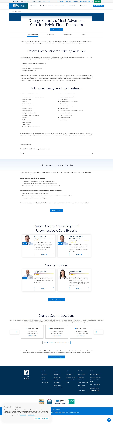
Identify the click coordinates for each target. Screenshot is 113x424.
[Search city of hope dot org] (92, 1)
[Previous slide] (14, 332)
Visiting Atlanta (81, 385)
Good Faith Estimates (95, 384)
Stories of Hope (57, 377)
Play (24, 243)
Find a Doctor (43, 5)
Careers (69, 1)
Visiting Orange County (83, 382)
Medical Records (57, 385)
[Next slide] (98, 332)
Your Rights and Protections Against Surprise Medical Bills (94, 388)
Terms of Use (23, 415)
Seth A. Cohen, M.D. (40, 236)
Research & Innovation (25, 1)
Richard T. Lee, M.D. (40, 271)
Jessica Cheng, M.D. (75, 271)
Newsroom (56, 374)
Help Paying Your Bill (58, 388)
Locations (76, 1)
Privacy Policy (31, 415)
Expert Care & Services (32, 34)
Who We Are (44, 379)
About (49, 1)
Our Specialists (50, 34)
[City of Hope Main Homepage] (7, 6)
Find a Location (81, 374)
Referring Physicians (67, 34)
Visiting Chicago (81, 388)
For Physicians (83, 5)
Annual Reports (45, 382)
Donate (98, 1)
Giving (44, 1)
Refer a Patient (57, 379)
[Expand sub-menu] (37, 6)
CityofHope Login (85, 1)
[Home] (27, 375)
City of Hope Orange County (16, 11)
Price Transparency (94, 374)
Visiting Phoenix (81, 390)
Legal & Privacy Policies (95, 377)
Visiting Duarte (81, 379)
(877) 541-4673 (61, 1)
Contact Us (44, 374)
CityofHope (57, 382)
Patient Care (15, 1)
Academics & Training (36, 1)
